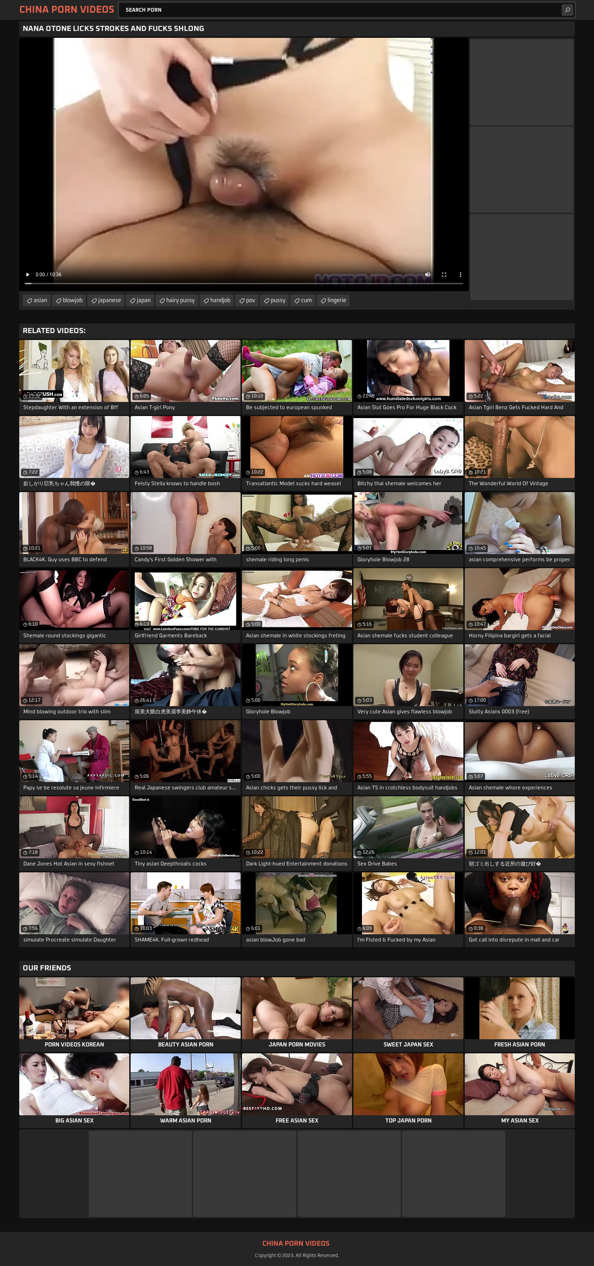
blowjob (72, 300)
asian (40, 300)
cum (306, 300)
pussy (278, 300)
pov (250, 300)
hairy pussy (180, 300)
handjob (220, 300)
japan (144, 300)
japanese (109, 300)
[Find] (567, 10)
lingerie (337, 300)
